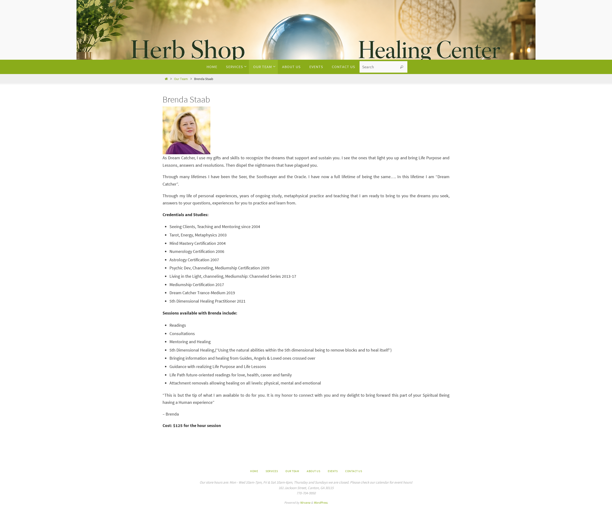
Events (333, 471)
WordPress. (321, 503)
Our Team (181, 79)
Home (254, 471)
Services (272, 471)
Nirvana (305, 503)
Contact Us (353, 471)
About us (313, 471)
